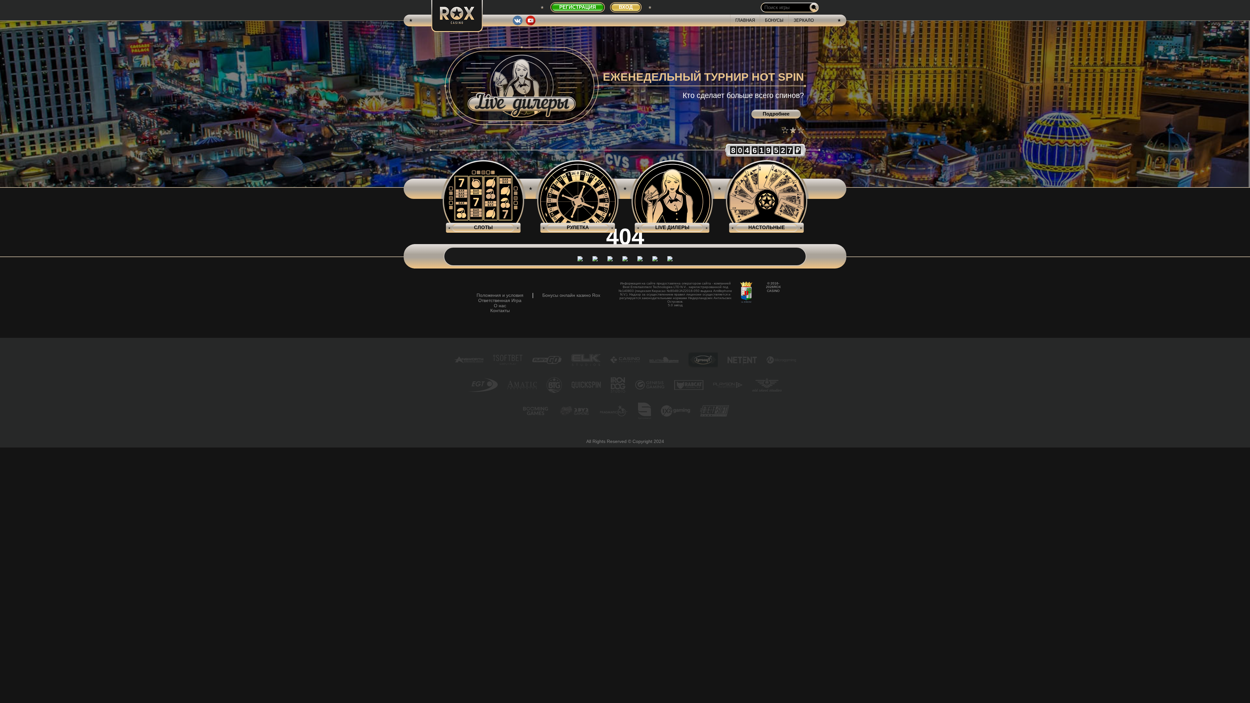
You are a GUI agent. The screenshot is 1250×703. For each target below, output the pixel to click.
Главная (745, 20)
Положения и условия (500, 295)
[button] (785, 130)
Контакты (500, 310)
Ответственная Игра (499, 300)
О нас (500, 305)
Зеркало (804, 20)
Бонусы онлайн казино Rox (571, 295)
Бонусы (774, 20)
